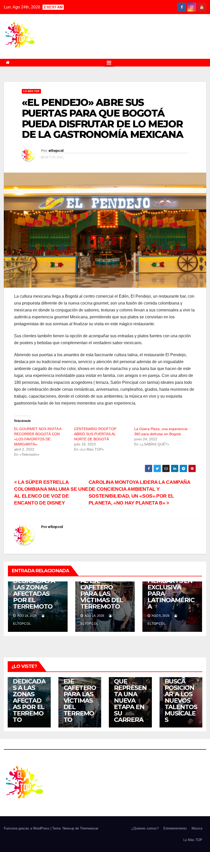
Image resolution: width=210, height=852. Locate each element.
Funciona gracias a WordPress (27, 828)
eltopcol (55, 150)
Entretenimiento (175, 828)
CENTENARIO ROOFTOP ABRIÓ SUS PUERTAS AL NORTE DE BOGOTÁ (95, 434)
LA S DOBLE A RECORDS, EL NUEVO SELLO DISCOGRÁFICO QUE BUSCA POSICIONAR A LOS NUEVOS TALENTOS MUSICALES (181, 678)
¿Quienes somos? (145, 828)
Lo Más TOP (31, 91)
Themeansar (89, 828)
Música (197, 828)
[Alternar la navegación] (108, 62)
